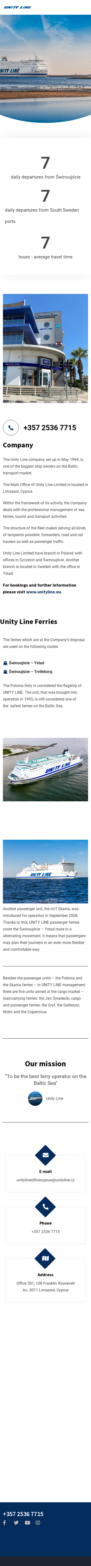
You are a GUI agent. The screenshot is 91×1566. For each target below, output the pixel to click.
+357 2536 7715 (50, 427)
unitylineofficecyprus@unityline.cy (46, 1180)
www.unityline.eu (43, 592)
